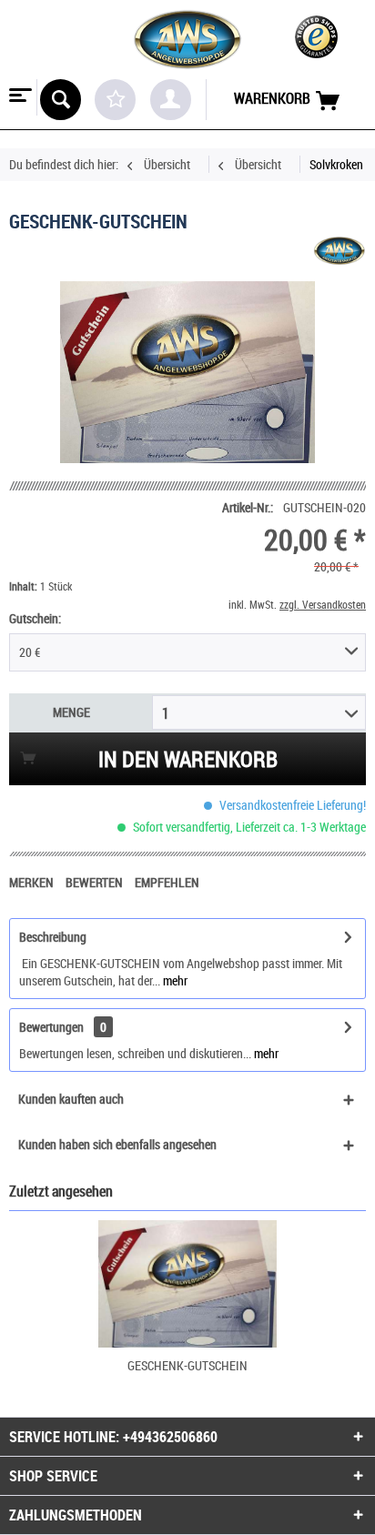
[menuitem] (18, 97)
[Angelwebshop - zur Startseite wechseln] (187, 39)
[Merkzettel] (115, 99)
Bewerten (96, 882)
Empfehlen (167, 882)
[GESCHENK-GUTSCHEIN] (187, 1284)
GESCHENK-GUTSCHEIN (187, 1365)
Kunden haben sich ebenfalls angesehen (117, 1144)
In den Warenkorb (188, 758)
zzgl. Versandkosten (322, 604)
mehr (174, 980)
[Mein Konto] (170, 99)
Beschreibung (52, 936)
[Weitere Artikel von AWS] (339, 250)
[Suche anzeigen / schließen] (60, 99)
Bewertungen (51, 1026)
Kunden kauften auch (71, 1098)
